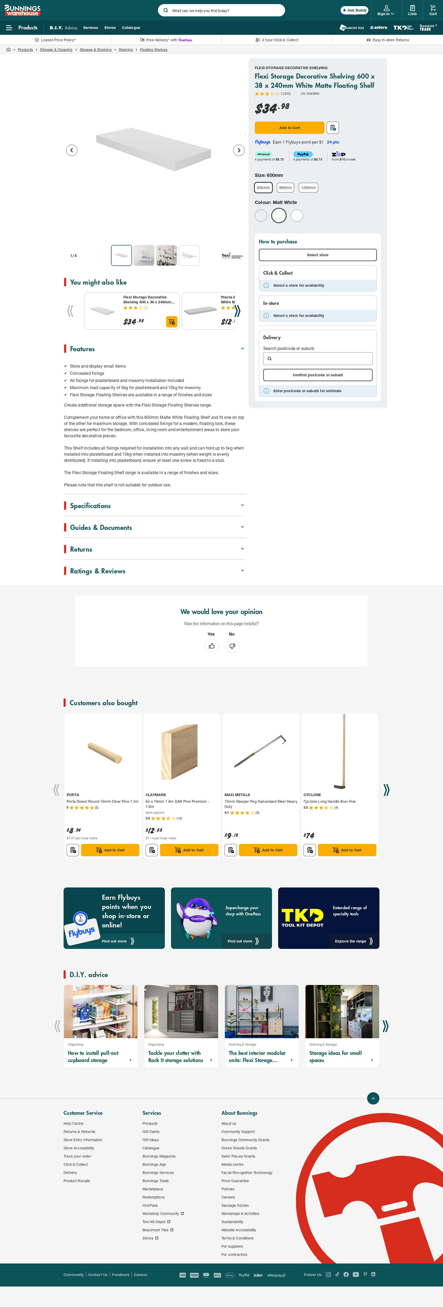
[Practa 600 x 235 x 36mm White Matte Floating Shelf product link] (200, 311)
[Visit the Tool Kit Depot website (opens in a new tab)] (403, 27)
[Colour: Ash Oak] (261, 215)
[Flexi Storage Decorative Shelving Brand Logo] (232, 255)
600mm (263, 187)
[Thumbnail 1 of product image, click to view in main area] (121, 255)
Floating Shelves (153, 49)
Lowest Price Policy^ (58, 40)
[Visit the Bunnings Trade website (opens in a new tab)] (428, 27)
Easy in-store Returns (391, 40)
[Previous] (70, 311)
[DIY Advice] (63, 27)
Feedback (120, 1274)
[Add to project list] (333, 128)
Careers (140, 1274)
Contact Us (98, 1274)
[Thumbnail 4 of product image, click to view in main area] (189, 255)
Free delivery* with (161, 40)
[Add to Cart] (171, 321)
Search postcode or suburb (288, 348)
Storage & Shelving (96, 49)
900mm (285, 187)
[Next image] (239, 150)
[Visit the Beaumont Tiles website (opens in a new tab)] (351, 27)
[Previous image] (71, 150)
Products (25, 49)
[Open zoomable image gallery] (238, 234)
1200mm (308, 187)
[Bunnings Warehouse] (22, 14)
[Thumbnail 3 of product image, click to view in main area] (166, 255)
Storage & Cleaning (56, 49)
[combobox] (221, 10)
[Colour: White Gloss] (297, 215)
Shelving (126, 49)
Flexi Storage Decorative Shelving (291, 68)
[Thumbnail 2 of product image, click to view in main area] (144, 255)
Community (74, 1274)
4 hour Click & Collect (280, 40)
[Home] (8, 49)
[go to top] (373, 1098)
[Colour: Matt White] (279, 215)
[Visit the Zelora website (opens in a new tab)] (378, 27)
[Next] (237, 311)
